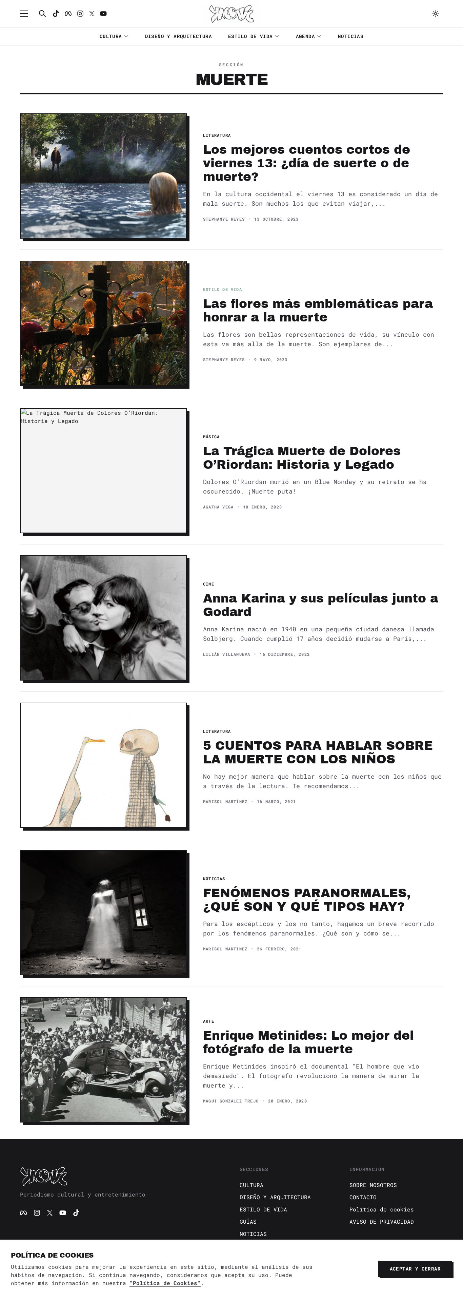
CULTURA (111, 36)
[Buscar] (42, 13)
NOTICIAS (350, 36)
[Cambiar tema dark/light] (435, 13)
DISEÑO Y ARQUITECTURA (178, 36)
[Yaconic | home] (121, 1176)
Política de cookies (381, 1209)
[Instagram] (80, 13)
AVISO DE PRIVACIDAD (381, 1221)
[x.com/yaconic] (92, 13)
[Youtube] (103, 13)
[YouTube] (62, 1212)
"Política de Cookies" (165, 1282)
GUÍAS (248, 1221)
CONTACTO (363, 1197)
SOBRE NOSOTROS (373, 1184)
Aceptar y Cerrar (415, 1268)
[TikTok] (56, 13)
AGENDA (305, 36)
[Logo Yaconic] (231, 13)
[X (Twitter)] (50, 1213)
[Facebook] (68, 13)
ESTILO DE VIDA (250, 36)
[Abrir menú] (27, 13)
